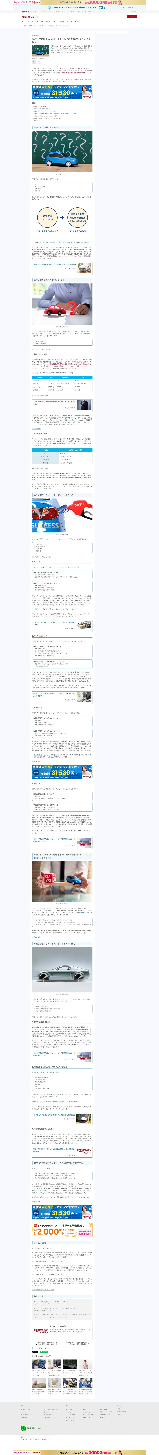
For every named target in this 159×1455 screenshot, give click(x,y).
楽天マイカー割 (70, 1420)
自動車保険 (102, 1417)
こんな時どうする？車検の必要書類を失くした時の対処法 (59, 1102)
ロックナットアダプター (42, 1088)
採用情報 (119, 1414)
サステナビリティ (46, 1439)
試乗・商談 (69, 1409)
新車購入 (85, 1409)
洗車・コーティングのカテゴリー (51, 1409)
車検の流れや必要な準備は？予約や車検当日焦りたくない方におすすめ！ (48, 1344)
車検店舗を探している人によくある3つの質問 (45, 116)
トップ (23, 22)
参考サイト (37, 120)
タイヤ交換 (61, 22)
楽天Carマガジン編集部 (58, 1326)
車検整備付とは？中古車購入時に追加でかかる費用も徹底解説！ (76, 1343)
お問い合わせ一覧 (34, 1439)
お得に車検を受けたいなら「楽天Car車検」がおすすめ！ (48, 118)
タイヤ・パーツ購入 (88, 1414)
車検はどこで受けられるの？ (41, 106)
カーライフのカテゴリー (49, 1417)
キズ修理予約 (86, 1412)
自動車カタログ (87, 1417)
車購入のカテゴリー (47, 1414)
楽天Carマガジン (33, 26)
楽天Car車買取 (103, 1409)
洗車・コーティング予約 (106, 1412)
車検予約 (68, 1412)
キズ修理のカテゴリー (26, 1417)
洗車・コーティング (33, 22)
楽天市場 (134, 11)
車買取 (48, 22)
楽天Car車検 (69, 420)
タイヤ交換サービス (105, 1414)
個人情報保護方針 (121, 1411)
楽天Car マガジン (70, 1417)
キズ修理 (69, 22)
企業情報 (119, 1409)
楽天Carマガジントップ (26, 1409)
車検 (42, 22)
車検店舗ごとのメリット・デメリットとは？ (45, 111)
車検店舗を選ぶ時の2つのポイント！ (43, 108)
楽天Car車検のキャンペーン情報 (43, 1290)
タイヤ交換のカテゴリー (27, 1414)
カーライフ (77, 22)
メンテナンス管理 (70, 1414)
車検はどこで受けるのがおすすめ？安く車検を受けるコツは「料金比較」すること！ (55, 113)
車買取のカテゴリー (47, 1412)
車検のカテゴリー (25, 1412)
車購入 (54, 22)
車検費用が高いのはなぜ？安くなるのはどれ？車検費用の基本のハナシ (66, 242)
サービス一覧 (24, 1439)
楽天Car (26, 26)
